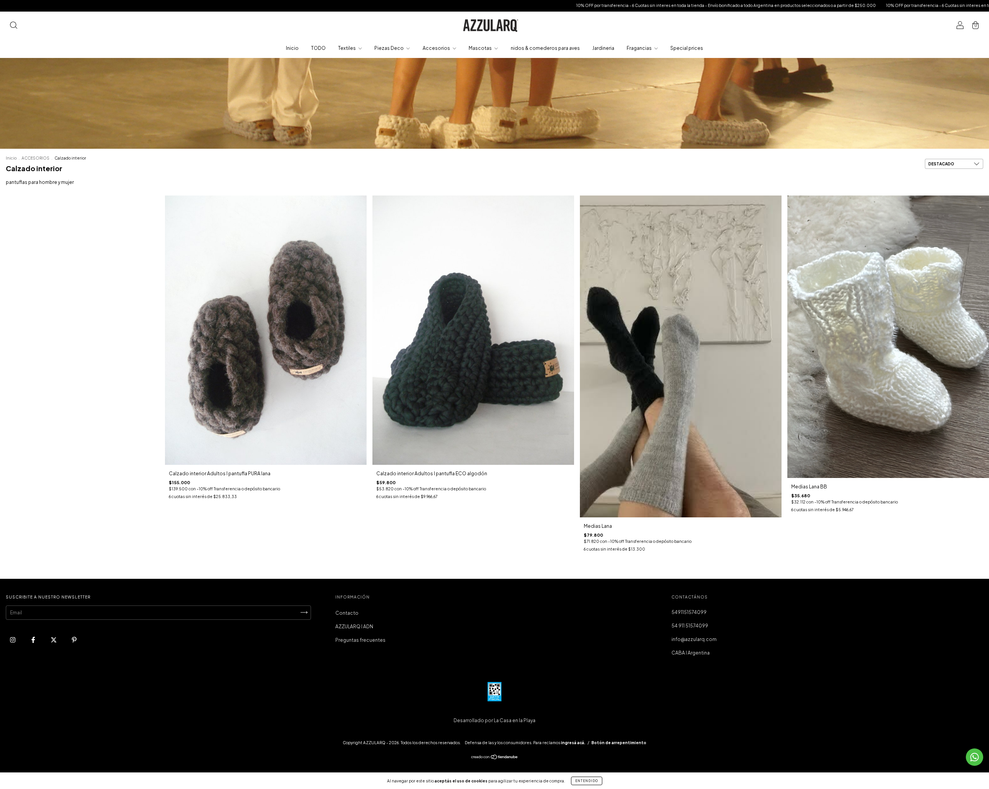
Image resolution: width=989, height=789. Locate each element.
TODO (318, 48)
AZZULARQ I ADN (354, 626)
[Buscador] (13, 26)
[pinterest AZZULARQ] (74, 640)
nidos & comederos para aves (545, 48)
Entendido (586, 781)
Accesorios (437, 48)
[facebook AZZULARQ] (33, 640)
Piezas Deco (389, 48)
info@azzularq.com (694, 639)
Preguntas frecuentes (360, 640)
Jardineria (603, 48)
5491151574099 (689, 612)
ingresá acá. (573, 742)
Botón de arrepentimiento (618, 742)
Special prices (686, 48)
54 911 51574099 (689, 626)
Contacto (347, 613)
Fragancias (640, 48)
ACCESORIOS (35, 158)
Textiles (347, 48)
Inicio (292, 48)
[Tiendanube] (495, 758)
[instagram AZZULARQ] (13, 640)
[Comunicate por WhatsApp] (974, 757)
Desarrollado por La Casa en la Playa (494, 720)
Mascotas (481, 48)
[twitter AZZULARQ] (54, 640)
